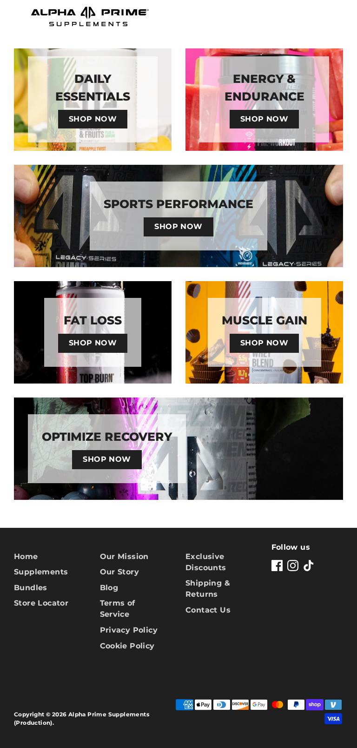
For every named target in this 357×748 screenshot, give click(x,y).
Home (26, 556)
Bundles (30, 587)
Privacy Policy (129, 630)
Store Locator (41, 603)
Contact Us (208, 610)
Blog (109, 587)
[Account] (314, 13)
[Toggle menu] (15, 17)
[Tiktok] (308, 565)
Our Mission (124, 556)
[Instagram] (292, 565)
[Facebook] (277, 565)
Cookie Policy (127, 645)
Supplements (41, 571)
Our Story (119, 571)
